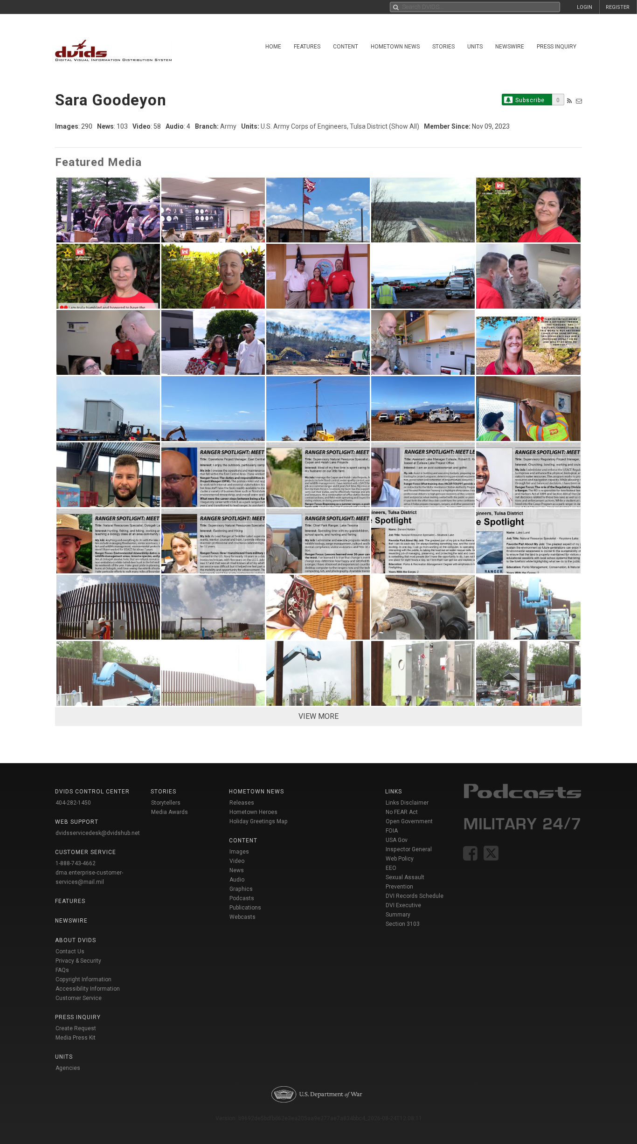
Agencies (67, 1068)
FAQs (62, 970)
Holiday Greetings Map (258, 821)
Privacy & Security (78, 961)
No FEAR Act (402, 812)
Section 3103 (403, 924)
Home (273, 46)
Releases (241, 802)
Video (236, 861)
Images (239, 851)
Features (307, 46)
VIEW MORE (318, 716)
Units (475, 46)
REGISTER (618, 7)
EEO (391, 868)
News (236, 870)
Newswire (509, 46)
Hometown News (395, 46)
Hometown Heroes (253, 812)
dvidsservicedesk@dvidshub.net (97, 833)
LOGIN (584, 7)
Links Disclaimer (407, 802)
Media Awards (169, 812)
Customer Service (78, 998)
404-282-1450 (73, 802)
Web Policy (400, 858)
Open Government (409, 821)
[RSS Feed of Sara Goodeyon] (569, 100)
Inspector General (409, 849)
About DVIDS (75, 940)
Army (228, 126)
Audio (236, 879)
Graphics (241, 889)
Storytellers (165, 802)
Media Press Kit (75, 1037)
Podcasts (241, 898)
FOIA (392, 830)
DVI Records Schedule (414, 896)
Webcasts (242, 917)
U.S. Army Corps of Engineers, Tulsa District (324, 126)
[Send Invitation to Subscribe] (579, 100)
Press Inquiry (556, 46)
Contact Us (69, 951)
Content (345, 46)
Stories (443, 46)
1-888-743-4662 (75, 863)
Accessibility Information (87, 988)
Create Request (75, 1028)
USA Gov (397, 840)
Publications (245, 907)
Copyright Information (83, 979)
